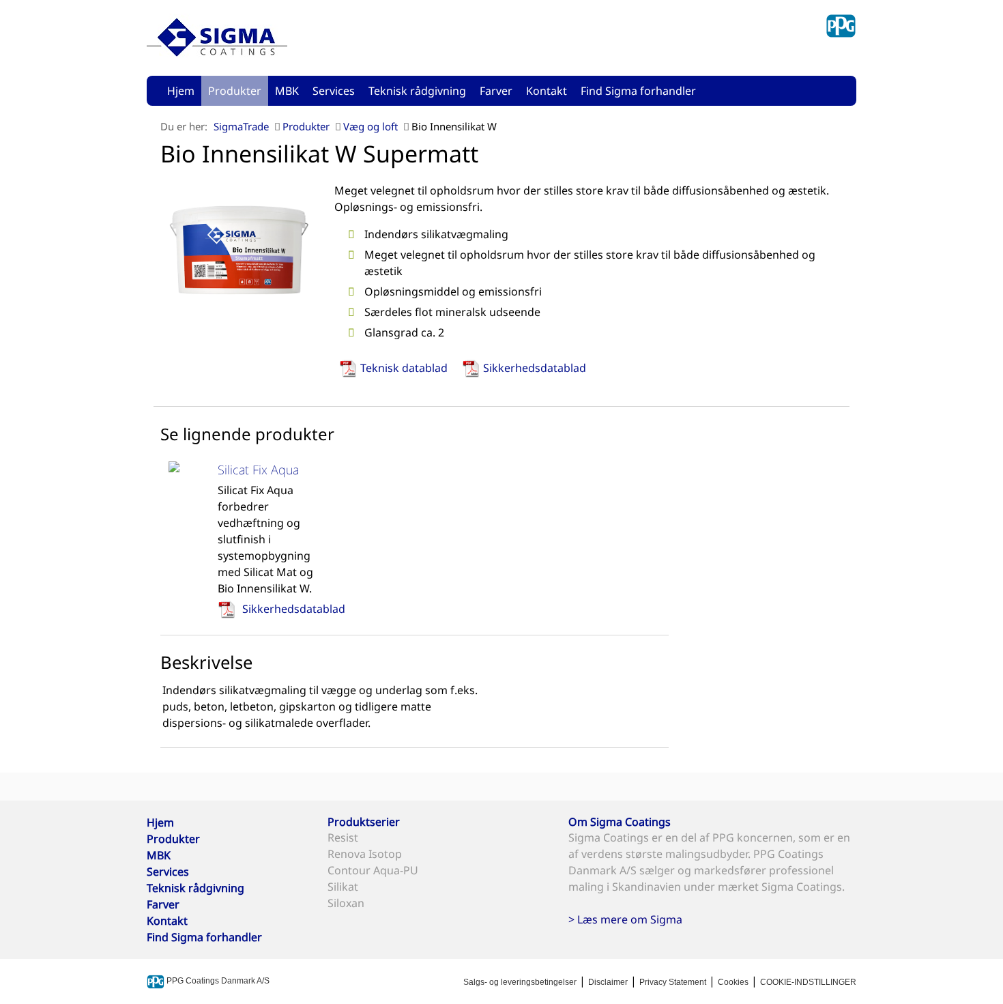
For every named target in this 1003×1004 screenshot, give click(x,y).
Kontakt (546, 90)
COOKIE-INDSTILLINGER (808, 982)
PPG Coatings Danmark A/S (217, 981)
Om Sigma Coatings (619, 821)
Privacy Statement (672, 982)
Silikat (343, 886)
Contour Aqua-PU (373, 870)
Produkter (234, 90)
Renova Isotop (365, 853)
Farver (496, 90)
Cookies (733, 982)
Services (333, 90)
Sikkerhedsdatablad (534, 367)
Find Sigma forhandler (638, 90)
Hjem (180, 90)
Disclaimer (608, 982)
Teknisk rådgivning (417, 90)
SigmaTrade (241, 126)
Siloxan (346, 902)
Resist (343, 837)
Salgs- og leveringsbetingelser (520, 982)
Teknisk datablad (404, 367)
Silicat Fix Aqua (258, 469)
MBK (287, 90)
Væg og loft (370, 126)
